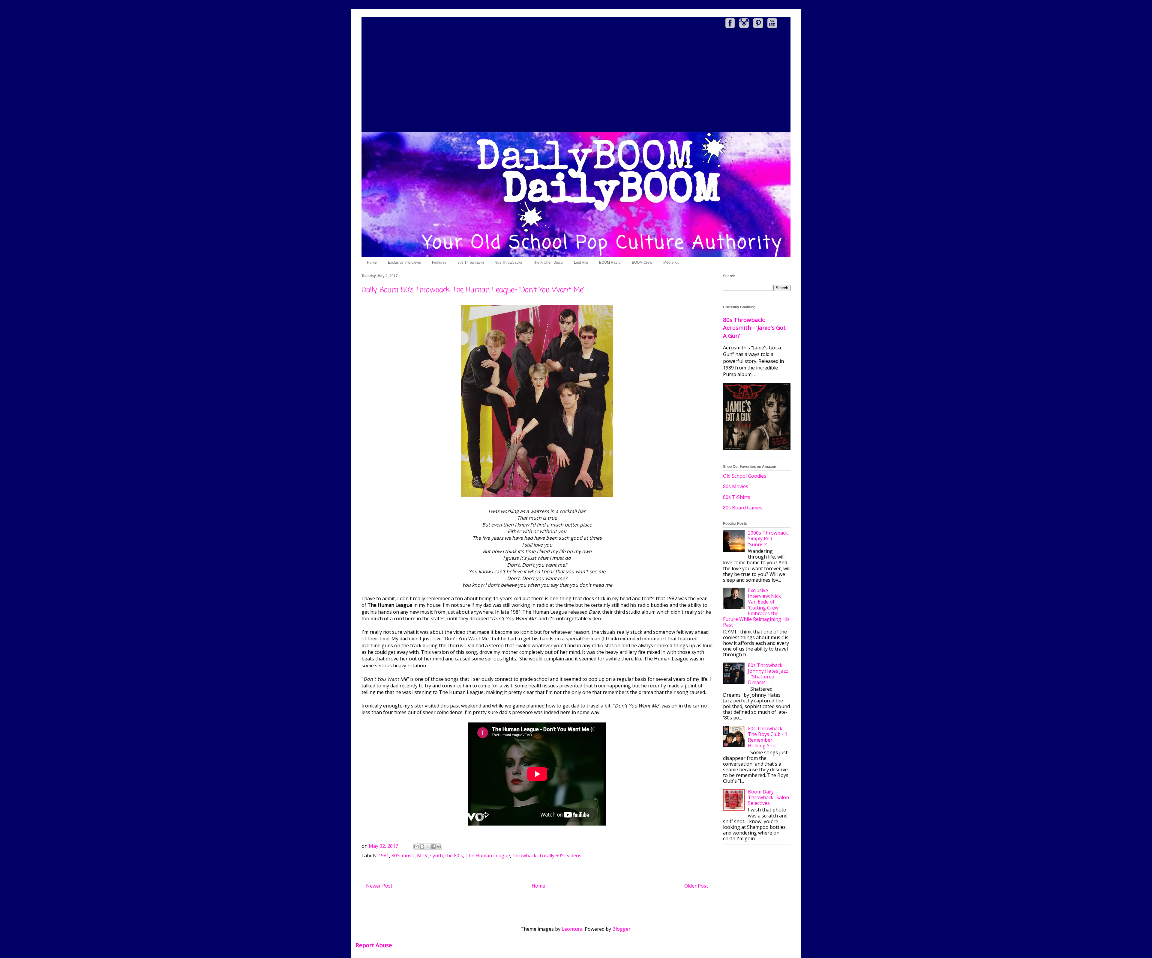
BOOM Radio (610, 262)
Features (439, 262)
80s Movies (735, 486)
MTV (422, 855)
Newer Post (379, 885)
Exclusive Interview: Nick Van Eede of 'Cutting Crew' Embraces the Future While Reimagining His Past (756, 607)
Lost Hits (581, 262)
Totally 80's (552, 855)
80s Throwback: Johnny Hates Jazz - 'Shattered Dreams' (768, 674)
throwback (524, 855)
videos (574, 855)
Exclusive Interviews (404, 262)
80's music (403, 855)
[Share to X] (428, 847)
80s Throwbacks (471, 262)
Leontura (572, 929)
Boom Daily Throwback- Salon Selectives (768, 797)
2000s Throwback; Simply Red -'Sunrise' (768, 538)
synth (436, 855)
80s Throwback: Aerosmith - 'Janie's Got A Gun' (754, 327)
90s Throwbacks (508, 262)
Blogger (621, 929)
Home (372, 262)
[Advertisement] (576, 81)
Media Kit (671, 262)
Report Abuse (374, 945)
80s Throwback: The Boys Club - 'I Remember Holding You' (768, 737)
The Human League (487, 855)
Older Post (696, 885)
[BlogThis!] (422, 847)
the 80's (454, 855)
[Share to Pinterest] (439, 847)
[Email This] (416, 847)
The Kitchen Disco (548, 262)
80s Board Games (742, 507)
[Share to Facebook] (433, 847)
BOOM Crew (642, 262)
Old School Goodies (744, 476)
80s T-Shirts (736, 497)
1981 (383, 855)
